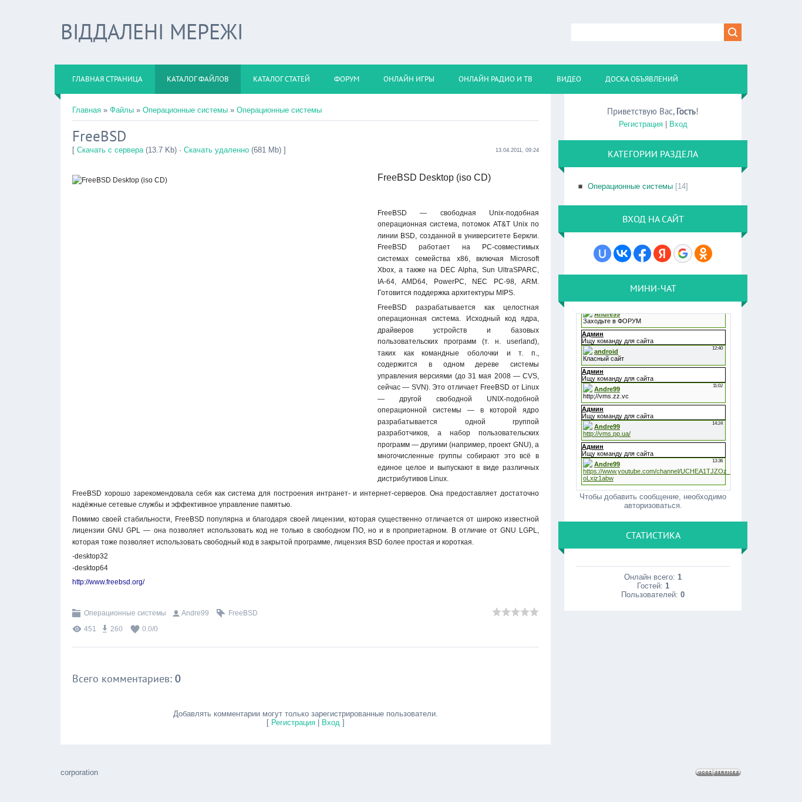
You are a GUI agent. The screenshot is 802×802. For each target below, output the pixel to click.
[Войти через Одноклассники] (703, 253)
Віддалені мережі (151, 31)
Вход (331, 722)
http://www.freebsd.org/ (108, 582)
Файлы (122, 110)
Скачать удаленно (216, 149)
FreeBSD (243, 613)
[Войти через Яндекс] (662, 253)
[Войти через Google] (682, 253)
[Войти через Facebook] (642, 253)
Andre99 (195, 613)
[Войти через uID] (602, 253)
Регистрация (293, 722)
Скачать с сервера (110, 149)
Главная (86, 110)
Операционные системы (185, 110)
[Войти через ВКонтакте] (622, 253)
